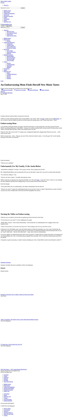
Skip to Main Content (6, 1)
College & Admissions (9, 13)
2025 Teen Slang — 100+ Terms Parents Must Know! (14, 369)
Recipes (9, 77)
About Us (6, 5)
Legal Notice (7, 410)
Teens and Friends (11, 52)
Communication (11, 64)
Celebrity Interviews (12, 74)
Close (2, 81)
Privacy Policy (7, 408)
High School (7, 12)
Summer (9, 75)
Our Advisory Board (12, 33)
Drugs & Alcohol (11, 57)
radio (38, 180)
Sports (5, 20)
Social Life (6, 14)
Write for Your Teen (11, 35)
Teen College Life (11, 46)
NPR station (56, 118)
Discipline (9, 66)
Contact (5, 398)
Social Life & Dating (9, 388)
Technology (6, 19)
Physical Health (10, 59)
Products (9, 78)
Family (5, 17)
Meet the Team (10, 31)
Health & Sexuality (8, 16)
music (42, 118)
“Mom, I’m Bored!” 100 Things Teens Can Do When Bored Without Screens (19, 319)
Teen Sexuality (10, 60)
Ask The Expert (7, 399)
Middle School (7, 10)
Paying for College (11, 48)
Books (8, 72)
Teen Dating (10, 50)
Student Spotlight (8, 400)
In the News (10, 34)
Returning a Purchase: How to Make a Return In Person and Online (17, 294)
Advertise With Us (8, 412)
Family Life (6, 391)
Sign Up (3, 91)
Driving (9, 41)
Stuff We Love (7, 21)
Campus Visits (10, 45)
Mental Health (10, 56)
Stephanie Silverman (7, 92)
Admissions (9, 43)
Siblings (9, 67)
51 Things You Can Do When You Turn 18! (11, 344)
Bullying (9, 53)
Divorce (9, 63)
